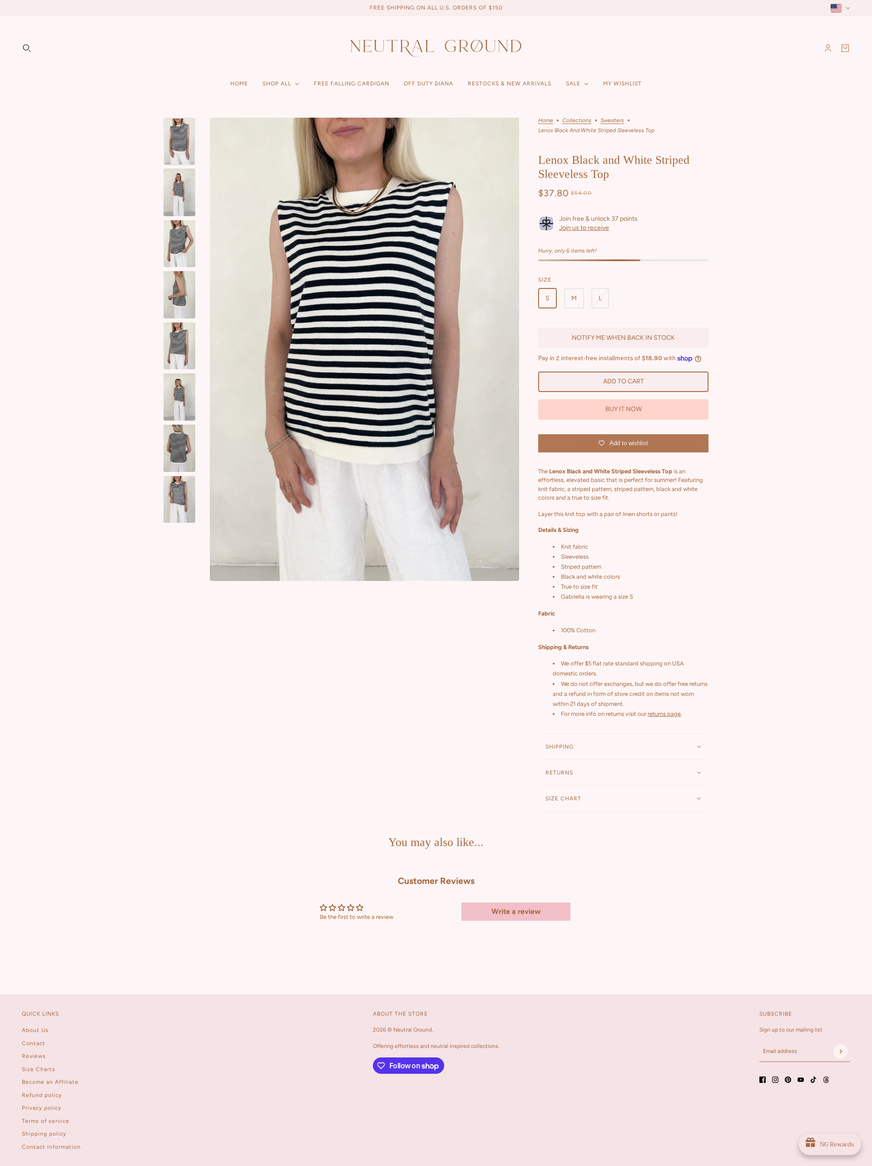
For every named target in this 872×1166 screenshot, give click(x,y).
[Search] (27, 48)
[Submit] (840, 1051)
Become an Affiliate (50, 1082)
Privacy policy (41, 1108)
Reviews (34, 1056)
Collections (576, 121)
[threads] (826, 1080)
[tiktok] (813, 1080)
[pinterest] (788, 1080)
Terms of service (45, 1121)
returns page (664, 713)
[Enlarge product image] (364, 349)
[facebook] (763, 1080)
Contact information (51, 1147)
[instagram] (775, 1080)
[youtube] (801, 1080)
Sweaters (612, 121)
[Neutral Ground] (436, 48)
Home (545, 121)
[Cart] (845, 48)
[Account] (828, 48)
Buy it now (623, 409)
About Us (35, 1030)
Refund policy (42, 1095)
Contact (33, 1043)
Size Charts (38, 1069)
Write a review (515, 911)
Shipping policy (44, 1134)
